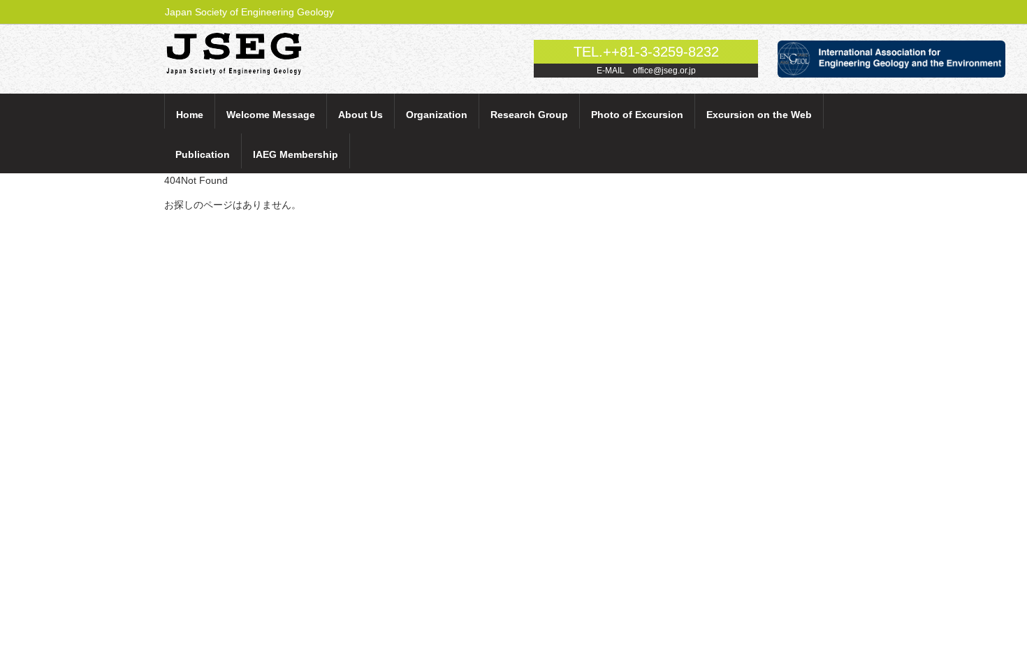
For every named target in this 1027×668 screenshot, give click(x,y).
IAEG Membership (295, 154)
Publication (202, 154)
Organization (436, 114)
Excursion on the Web (759, 114)
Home (189, 114)
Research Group (529, 114)
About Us (360, 114)
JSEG (242, 52)
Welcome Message (270, 114)
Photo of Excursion (637, 114)
